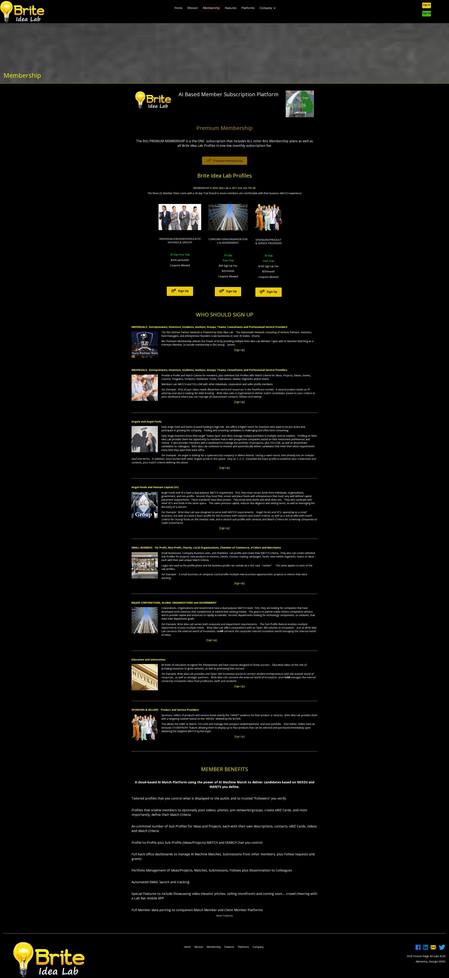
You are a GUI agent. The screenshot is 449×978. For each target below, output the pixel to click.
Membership (211, 8)
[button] (426, 5)
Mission (192, 8)
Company (266, 8)
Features (230, 8)
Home (178, 8)
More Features (224, 915)
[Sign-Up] (174, 640)
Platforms (248, 8)
